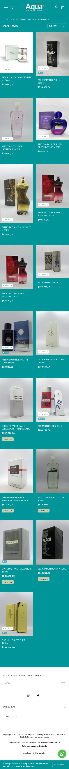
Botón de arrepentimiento (34, 746)
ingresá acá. (54, 742)
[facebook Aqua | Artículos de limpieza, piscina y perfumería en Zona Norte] (38, 695)
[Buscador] (13, 7)
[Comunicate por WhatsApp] (62, 754)
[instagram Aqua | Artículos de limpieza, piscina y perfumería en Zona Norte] (28, 695)
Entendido (59, 765)
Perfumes (14, 19)
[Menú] (6, 7)
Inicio (5, 19)
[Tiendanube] (34, 753)
